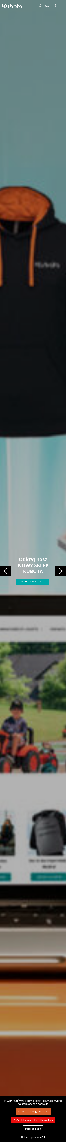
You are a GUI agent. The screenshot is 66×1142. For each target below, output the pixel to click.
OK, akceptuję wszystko (34, 1111)
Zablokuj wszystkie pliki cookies (34, 1119)
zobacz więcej (31, 571)
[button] (5, 571)
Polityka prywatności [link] (33, 1137)
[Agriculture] (12, 6)
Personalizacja (33, 1128)
